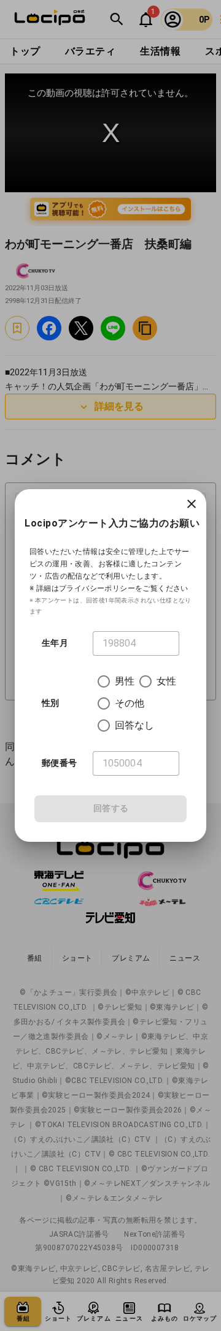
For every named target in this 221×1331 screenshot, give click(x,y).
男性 (124, 681)
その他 (129, 703)
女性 (166, 681)
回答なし (135, 725)
